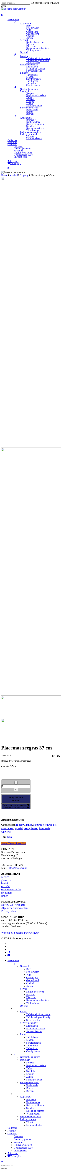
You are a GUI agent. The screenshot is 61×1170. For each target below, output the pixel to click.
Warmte (30, 1122)
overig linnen (31, 828)
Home (4, 175)
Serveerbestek (33, 1020)
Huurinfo (12, 1130)
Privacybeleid (9, 911)
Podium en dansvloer (30, 1116)
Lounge (30, 1074)
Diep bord (31, 997)
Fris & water (32, 971)
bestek (4, 883)
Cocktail (30, 983)
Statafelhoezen (33, 1042)
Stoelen (30, 1062)
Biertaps (30, 1091)
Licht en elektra (34, 1125)
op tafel (19, 828)
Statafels (30, 1071)
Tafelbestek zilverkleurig (38, 1014)
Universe (6, 831)
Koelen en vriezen (35, 1110)
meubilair (6, 892)
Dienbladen (32, 1025)
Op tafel (24, 1006)
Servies (23, 988)
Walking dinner (33, 1003)
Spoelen (30, 1108)
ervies (5, 876)
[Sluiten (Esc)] (2, 1165)
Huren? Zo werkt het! (13, 904)
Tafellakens (32, 1037)
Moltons (30, 1040)
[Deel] (5, 1165)
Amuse (29, 986)
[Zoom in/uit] (12, 1165)
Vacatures (18, 1142)
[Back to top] (2, 1161)
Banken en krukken (36, 1065)
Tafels (29, 1068)
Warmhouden (33, 1113)
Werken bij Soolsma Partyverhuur (20, 932)
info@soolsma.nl (17, 867)
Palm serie (44, 828)
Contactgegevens (22, 1139)
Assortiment (13, 960)
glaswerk (6, 880)
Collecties (12, 1127)
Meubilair (25, 1059)
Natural (37, 824)
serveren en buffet (11, 889)
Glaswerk (25, 966)
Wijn (28, 974)
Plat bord (30, 994)
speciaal (14, 175)
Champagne (32, 977)
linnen (28, 824)
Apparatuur (25, 1096)
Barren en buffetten (29, 1082)
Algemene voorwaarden (14, 907)
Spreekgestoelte (34, 1079)
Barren (29, 1088)
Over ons (12, 1133)
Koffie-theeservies (35, 991)
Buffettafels (32, 1085)
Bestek (23, 1011)
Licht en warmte (28, 1119)
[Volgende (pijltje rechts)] (5, 1168)
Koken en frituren (35, 1105)
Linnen (23, 1034)
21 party (24, 175)
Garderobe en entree (30, 1057)
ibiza (9, 837)
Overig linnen (33, 1051)
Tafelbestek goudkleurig (38, 1017)
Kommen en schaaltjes (37, 1000)
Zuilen (29, 1076)
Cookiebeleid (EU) (23, 1147)
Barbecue (31, 1099)
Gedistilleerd (32, 980)
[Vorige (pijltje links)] (2, 1168)
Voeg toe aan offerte (16, 799)
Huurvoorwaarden (23, 1145)
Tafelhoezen (32, 1045)
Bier (28, 969)
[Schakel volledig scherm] (9, 1165)
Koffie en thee (33, 1102)
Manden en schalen (35, 1028)
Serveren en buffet (29, 1023)
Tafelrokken (32, 1048)
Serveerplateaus (34, 1031)
